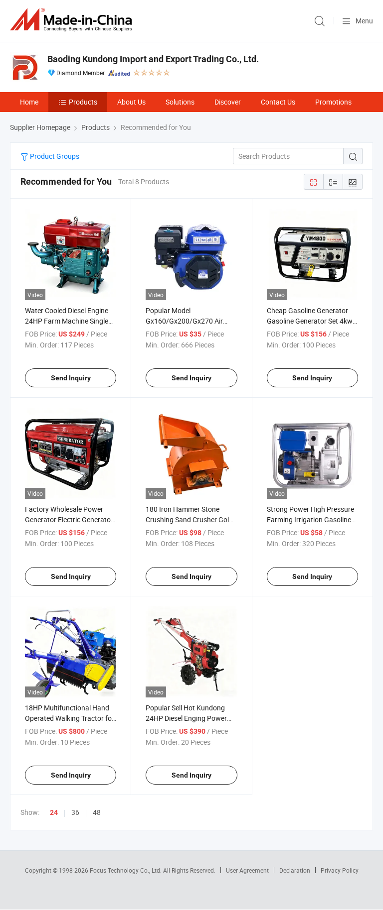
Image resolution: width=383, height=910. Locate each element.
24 (54, 812)
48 (97, 812)
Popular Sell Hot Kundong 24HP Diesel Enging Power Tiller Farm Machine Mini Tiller (191, 718)
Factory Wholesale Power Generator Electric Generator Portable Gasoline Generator (69, 519)
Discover (227, 102)
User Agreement (247, 870)
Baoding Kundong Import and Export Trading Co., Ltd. (153, 59)
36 (75, 812)
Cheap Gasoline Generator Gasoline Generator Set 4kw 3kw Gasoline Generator (310, 321)
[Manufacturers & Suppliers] (73, 19)
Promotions (333, 102)
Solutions (180, 102)
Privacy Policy (340, 870)
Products (83, 102)
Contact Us (278, 102)
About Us (131, 102)
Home (29, 102)
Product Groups (53, 156)
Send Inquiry (71, 378)
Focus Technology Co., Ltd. (126, 870)
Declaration (294, 870)
